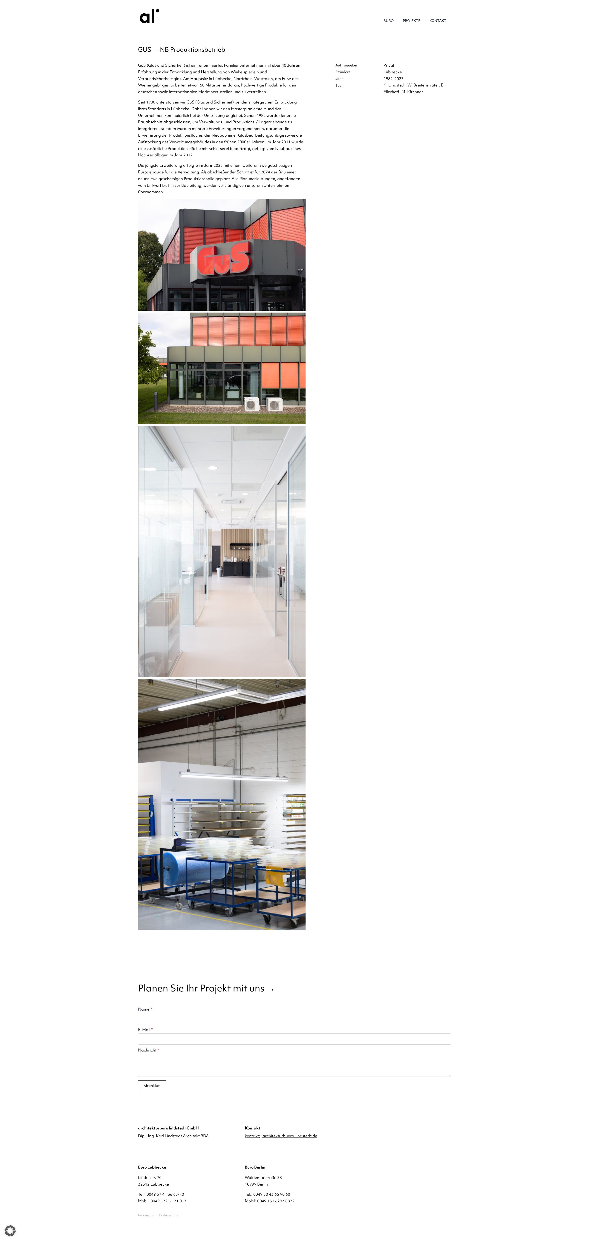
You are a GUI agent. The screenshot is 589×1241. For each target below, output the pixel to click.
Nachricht (148, 1050)
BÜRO (389, 20)
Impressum (146, 1215)
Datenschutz (168, 1215)
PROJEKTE (411, 20)
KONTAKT (438, 20)
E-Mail (145, 1029)
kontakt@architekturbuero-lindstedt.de (281, 1135)
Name (145, 1009)
